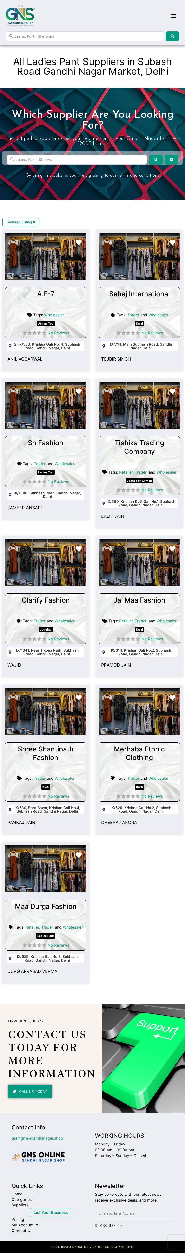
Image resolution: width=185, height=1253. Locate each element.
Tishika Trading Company (139, 447)
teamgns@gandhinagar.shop (37, 1138)
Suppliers (20, 1204)
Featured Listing (20, 222)
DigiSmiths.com (124, 1247)
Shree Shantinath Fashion (45, 753)
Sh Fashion (45, 443)
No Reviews (58, 332)
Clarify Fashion (46, 600)
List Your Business (51, 1212)
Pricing (18, 1219)
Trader (133, 315)
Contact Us (22, 1230)
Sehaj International (139, 294)
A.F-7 (45, 294)
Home (17, 1193)
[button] (173, 15)
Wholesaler (54, 315)
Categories (22, 1199)
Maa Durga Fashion (46, 906)
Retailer (126, 472)
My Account (22, 1225)
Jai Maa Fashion (139, 600)
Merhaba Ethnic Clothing (139, 753)
